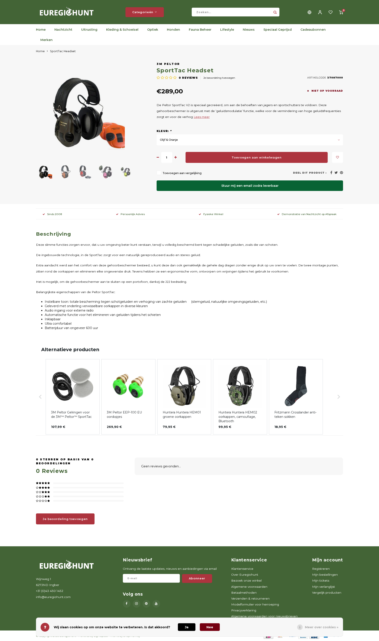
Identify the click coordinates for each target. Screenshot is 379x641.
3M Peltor (168, 64)
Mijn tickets (320, 580)
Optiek (152, 30)
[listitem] (73, 396)
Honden (173, 30)
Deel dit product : (310, 172)
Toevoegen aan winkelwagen (257, 157)
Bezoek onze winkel (246, 580)
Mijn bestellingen (325, 574)
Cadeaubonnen (313, 30)
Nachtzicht (63, 30)
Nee (209, 627)
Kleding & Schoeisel (122, 30)
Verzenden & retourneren (250, 598)
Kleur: (164, 131)
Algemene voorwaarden (249, 586)
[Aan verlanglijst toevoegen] (337, 157)
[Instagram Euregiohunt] (136, 604)
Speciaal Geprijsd (277, 30)
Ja (186, 627)
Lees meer (202, 117)
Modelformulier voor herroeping (255, 604)
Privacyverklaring (243, 610)
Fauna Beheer (200, 30)
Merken (46, 40)
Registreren (321, 568)
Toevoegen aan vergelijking (182, 173)
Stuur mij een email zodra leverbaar (250, 186)
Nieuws (249, 30)
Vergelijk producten (326, 592)
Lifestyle (227, 30)
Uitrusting (89, 30)
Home (41, 30)
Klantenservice (242, 568)
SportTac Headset (63, 51)
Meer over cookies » (321, 627)
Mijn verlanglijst (323, 586)
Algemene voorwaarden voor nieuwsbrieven (264, 616)
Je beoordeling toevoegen (219, 77)
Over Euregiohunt (244, 574)
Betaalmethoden (244, 592)
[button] (40, 396)
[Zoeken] (275, 12)
